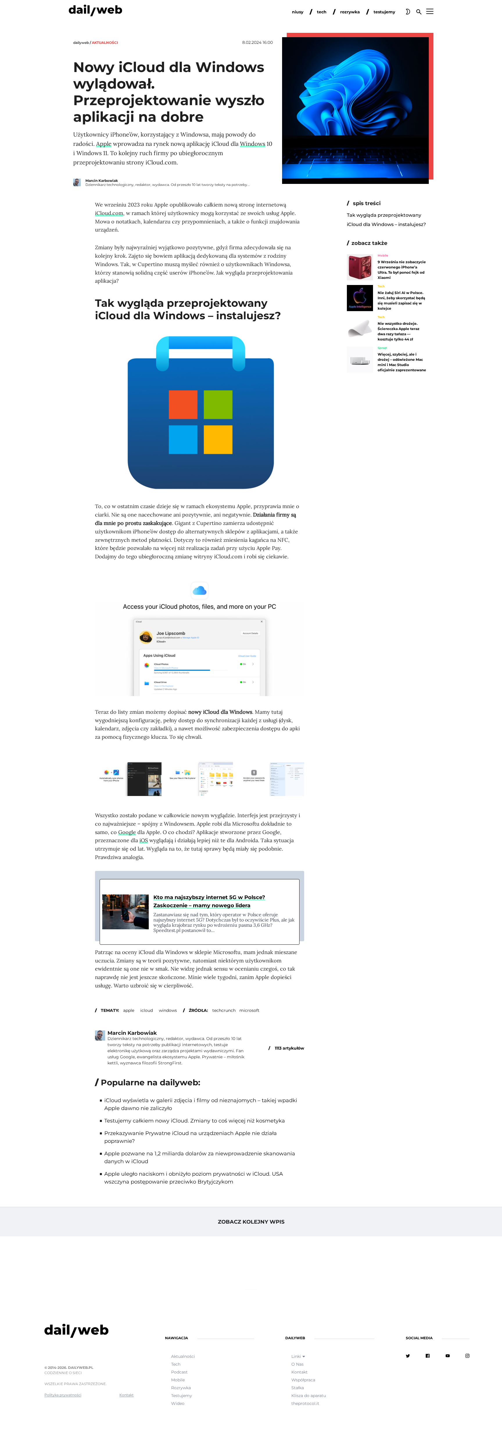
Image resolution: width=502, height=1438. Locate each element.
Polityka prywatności (62, 1395)
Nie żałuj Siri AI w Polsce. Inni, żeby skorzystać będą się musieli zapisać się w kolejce (401, 301)
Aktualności (105, 42)
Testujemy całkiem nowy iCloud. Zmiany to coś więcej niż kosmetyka (194, 1121)
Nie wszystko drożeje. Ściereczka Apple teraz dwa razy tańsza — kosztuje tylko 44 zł (398, 331)
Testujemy (181, 1395)
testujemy (384, 12)
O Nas (297, 1364)
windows (168, 1010)
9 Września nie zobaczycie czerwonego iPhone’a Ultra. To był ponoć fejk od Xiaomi (402, 270)
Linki (296, 1356)
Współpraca (303, 1380)
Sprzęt (382, 348)
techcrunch (224, 1010)
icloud (146, 1010)
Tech (381, 286)
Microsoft (249, 1010)
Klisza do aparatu (308, 1395)
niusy (297, 12)
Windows (252, 143)
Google (127, 832)
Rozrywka (181, 1387)
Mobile (383, 255)
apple (128, 1010)
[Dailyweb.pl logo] (89, 1332)
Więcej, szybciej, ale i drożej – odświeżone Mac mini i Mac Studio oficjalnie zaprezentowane (402, 362)
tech (322, 12)
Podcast (179, 1372)
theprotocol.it (305, 1403)
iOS (143, 840)
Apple (104, 143)
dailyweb (81, 42)
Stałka (297, 1387)
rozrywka (350, 12)
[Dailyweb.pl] (95, 12)
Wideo (177, 1403)
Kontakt (126, 1395)
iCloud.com (109, 213)
